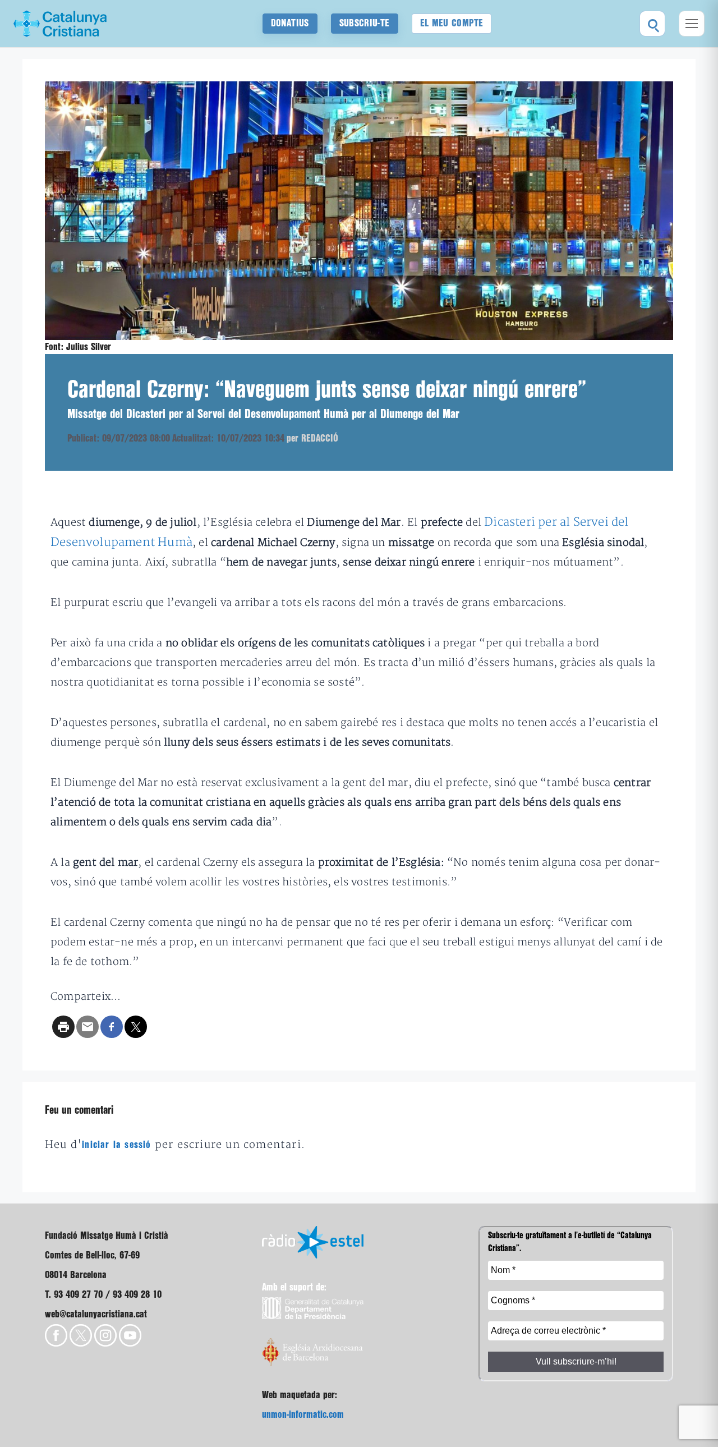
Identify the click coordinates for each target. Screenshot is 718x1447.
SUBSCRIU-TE (364, 23)
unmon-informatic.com (303, 1415)
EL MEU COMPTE (452, 23)
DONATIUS (290, 23)
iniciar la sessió (116, 1145)
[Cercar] (652, 23)
